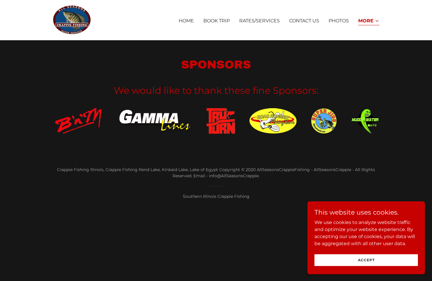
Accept (366, 260)
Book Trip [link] (216, 21)
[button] (368, 21)
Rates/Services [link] (259, 21)
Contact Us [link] (304, 21)
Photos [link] (339, 21)
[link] (72, 19)
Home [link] (186, 21)
